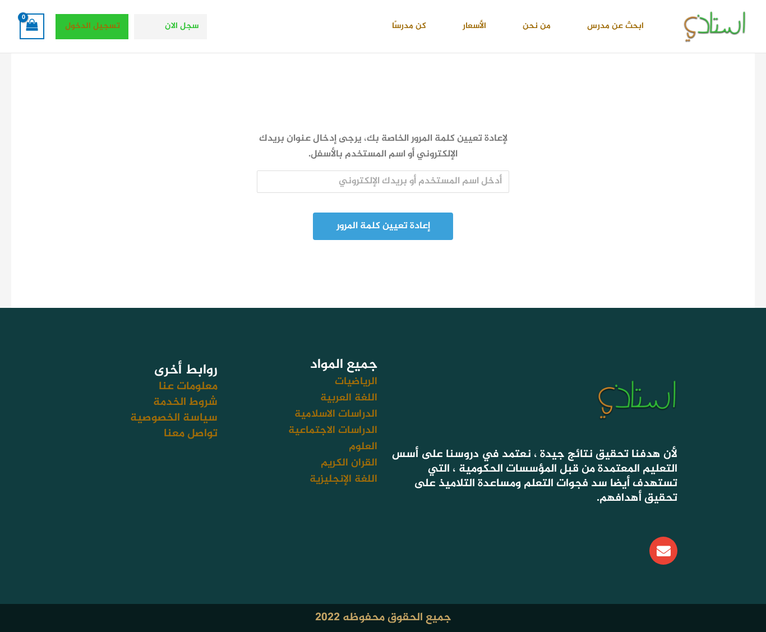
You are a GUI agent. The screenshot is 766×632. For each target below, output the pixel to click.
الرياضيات (356, 381)
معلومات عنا (188, 386)
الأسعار (474, 26)
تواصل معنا (191, 434)
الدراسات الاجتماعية (332, 430)
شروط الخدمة (185, 402)
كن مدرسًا (409, 26)
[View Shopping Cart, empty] (32, 26)
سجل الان (182, 26)
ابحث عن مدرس (615, 26)
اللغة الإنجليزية (343, 479)
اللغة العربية (348, 398)
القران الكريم (349, 463)
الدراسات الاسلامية (335, 414)
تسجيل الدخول (92, 26)
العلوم (363, 446)
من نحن (537, 26)
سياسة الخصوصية (174, 418)
